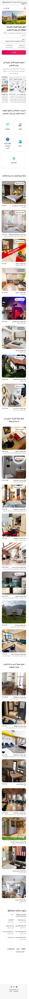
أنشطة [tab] (11, 914)
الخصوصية (16, 991)
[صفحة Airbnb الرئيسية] (25, 8)
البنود (11, 991)
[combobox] (14, 41)
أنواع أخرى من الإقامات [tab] (21, 914)
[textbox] (20, 47)
